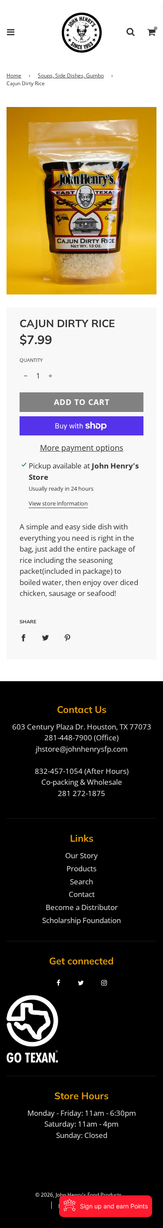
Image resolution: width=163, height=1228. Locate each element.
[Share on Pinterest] (67, 638)
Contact (82, 894)
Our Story (81, 855)
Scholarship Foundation (81, 920)
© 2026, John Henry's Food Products (78, 1194)
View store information (58, 503)
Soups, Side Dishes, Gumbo (71, 75)
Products (81, 868)
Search (81, 882)
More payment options (81, 447)
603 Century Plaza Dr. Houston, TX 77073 (81, 727)
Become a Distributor (82, 907)
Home (14, 75)
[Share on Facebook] (23, 638)
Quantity (31, 360)
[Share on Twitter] (45, 638)
